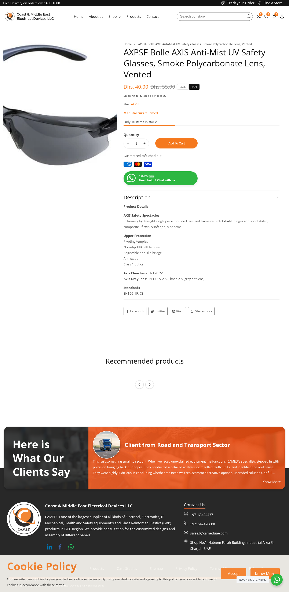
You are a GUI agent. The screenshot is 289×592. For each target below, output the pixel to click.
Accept (233, 573)
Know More (265, 573)
